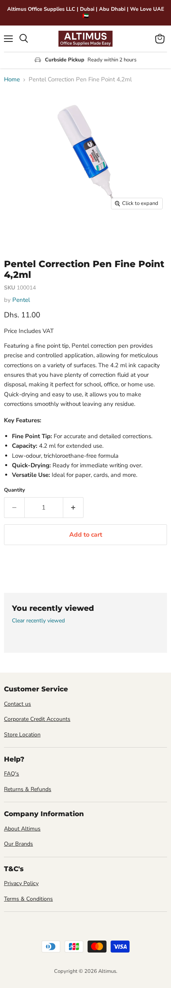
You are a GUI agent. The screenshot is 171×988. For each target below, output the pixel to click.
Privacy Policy (21, 883)
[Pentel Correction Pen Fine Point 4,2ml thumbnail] (17, 231)
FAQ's (11, 773)
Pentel (21, 300)
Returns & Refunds (27, 789)
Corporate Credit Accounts (37, 719)
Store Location (22, 734)
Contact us (17, 704)
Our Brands (18, 844)
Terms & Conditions (28, 899)
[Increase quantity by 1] (73, 507)
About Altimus (22, 829)
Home (12, 79)
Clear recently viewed (38, 621)
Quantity (14, 490)
